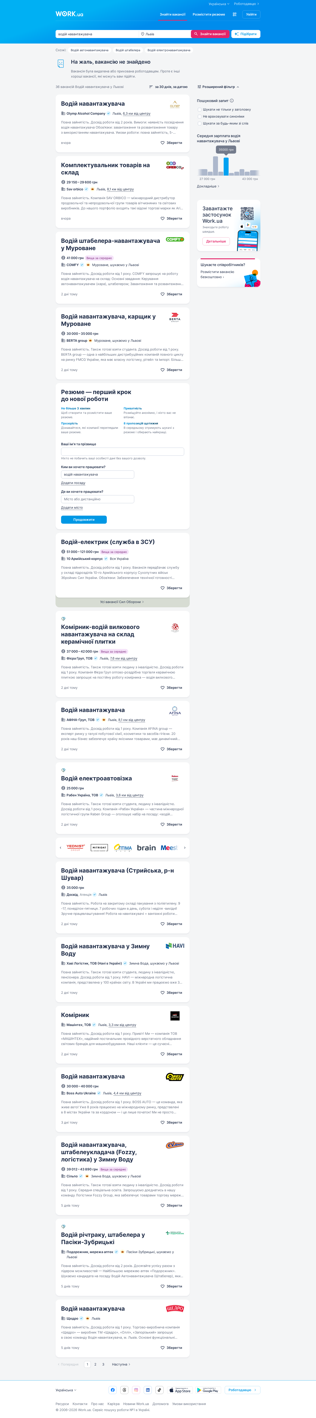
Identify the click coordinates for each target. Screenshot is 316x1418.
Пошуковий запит (213, 101)
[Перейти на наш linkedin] (148, 1390)
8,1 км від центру (120, 189)
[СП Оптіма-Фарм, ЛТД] (123, 848)
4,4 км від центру (127, 1093)
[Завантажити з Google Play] (208, 1390)
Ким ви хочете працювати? (83, 467)
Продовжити (84, 519)
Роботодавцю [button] (240, 1390)
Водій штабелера (128, 50)
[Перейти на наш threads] (124, 1390)
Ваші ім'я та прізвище (78, 444)
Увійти (251, 14)
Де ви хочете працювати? (82, 492)
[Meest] (170, 848)
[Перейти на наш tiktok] (159, 1390)
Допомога (161, 1404)
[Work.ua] (69, 14)
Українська (64, 1390)
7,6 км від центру (123, 658)
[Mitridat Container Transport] (99, 848)
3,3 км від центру (122, 1025)
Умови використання (189, 1404)
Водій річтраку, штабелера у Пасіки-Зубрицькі (103, 1238)
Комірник (75, 1014)
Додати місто (72, 507)
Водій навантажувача (93, 103)
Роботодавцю (245, 4)
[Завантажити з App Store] (180, 1390)
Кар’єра (114, 1404)
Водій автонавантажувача (89, 50)
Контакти (80, 1404)
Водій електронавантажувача (169, 50)
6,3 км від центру (137, 113)
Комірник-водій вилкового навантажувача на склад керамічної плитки (100, 634)
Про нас (97, 1404)
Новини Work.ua (136, 1404)
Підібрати (248, 34)
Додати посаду (73, 483)
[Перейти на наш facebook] (113, 1390)
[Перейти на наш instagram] (136, 1390)
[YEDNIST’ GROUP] (75, 848)
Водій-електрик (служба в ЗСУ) (108, 541)
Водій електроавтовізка (96, 778)
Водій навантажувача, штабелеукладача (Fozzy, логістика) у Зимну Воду (99, 1152)
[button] (235, 14)
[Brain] (146, 848)
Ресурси (62, 1404)
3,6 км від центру (130, 795)
